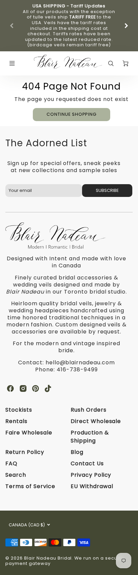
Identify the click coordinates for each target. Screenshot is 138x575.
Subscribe (107, 190)
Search (15, 475)
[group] (69, 25)
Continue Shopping (71, 114)
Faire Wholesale (28, 432)
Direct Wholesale (96, 421)
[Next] (126, 25)
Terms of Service (30, 486)
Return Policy (24, 452)
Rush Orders (89, 410)
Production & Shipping (90, 437)
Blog (77, 452)
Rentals (16, 421)
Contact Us (87, 463)
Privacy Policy (91, 475)
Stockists (18, 410)
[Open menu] (12, 63)
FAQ (11, 463)
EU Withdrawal (92, 486)
